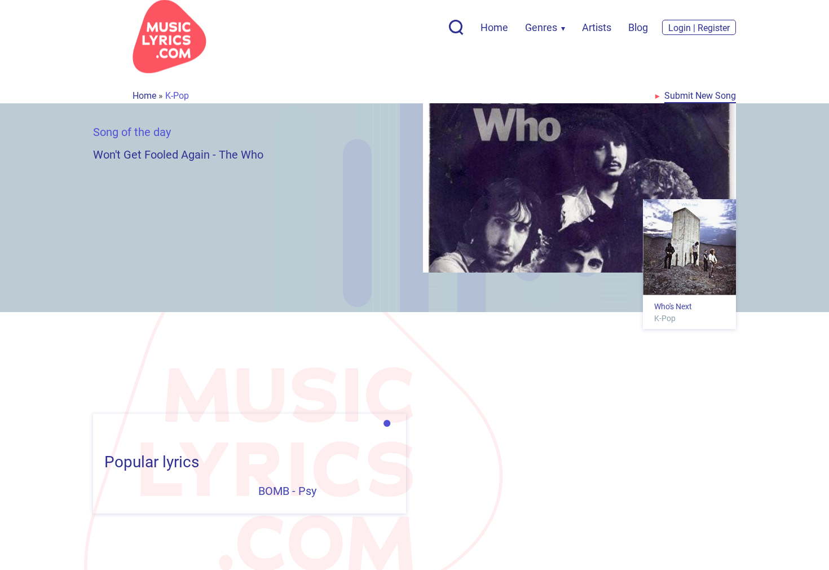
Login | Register (699, 27)
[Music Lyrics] (169, 36)
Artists (596, 27)
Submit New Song (700, 95)
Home (494, 27)
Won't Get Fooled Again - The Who (178, 154)
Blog (638, 27)
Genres (541, 27)
